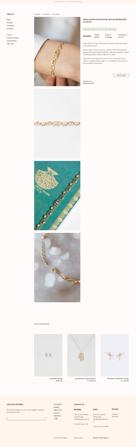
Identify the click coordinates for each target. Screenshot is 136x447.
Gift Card (10, 44)
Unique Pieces (12, 41)
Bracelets (46, 14)
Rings (8, 19)
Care (56, 418)
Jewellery (37, 14)
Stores (56, 407)
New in (9, 35)
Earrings (9, 22)
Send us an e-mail (88, 83)
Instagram (115, 414)
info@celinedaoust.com (81, 419)
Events (57, 413)
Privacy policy (78, 438)
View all (10, 14)
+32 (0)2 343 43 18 (81, 424)
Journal (57, 416)
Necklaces (10, 25)
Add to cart (121, 75)
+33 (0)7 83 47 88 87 (101, 427)
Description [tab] (87, 36)
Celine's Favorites (13, 38)
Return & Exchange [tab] (108, 36)
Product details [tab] (97, 36)
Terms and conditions (61, 438)
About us (58, 410)
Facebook (115, 416)
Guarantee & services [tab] (122, 36)
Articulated (55, 14)
